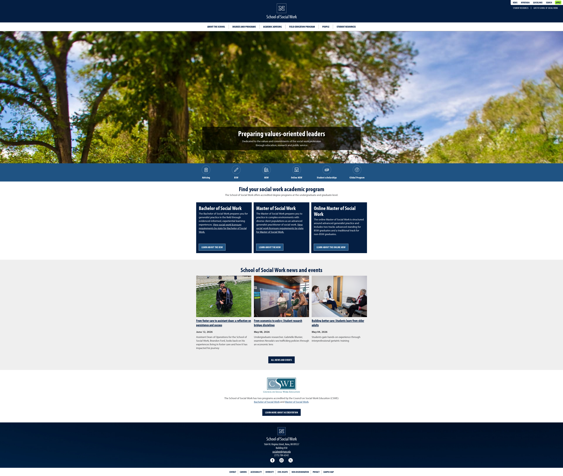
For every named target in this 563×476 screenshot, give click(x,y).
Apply (558, 2)
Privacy (316, 471)
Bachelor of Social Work (267, 402)
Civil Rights (283, 471)
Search (549, 2)
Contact (232, 471)
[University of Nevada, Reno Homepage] (282, 431)
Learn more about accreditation (281, 412)
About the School (216, 26)
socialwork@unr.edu (281, 451)
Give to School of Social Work (546, 7)
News (515, 2)
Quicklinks (537, 2)
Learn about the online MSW (331, 247)
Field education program (302, 26)
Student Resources (521, 7)
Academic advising (272, 26)
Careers (243, 471)
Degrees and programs (244, 26)
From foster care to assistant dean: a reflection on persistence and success (223, 323)
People (325, 26)
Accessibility (256, 471)
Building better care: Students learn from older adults (338, 323)
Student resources (346, 26)
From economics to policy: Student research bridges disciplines (278, 323)
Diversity (270, 471)
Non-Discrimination (300, 471)
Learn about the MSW (270, 247)
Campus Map (328, 471)
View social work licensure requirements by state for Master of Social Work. (279, 228)
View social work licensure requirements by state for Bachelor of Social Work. (223, 228)
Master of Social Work (296, 402)
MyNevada (525, 2)
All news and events (281, 360)
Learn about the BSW (212, 247)
